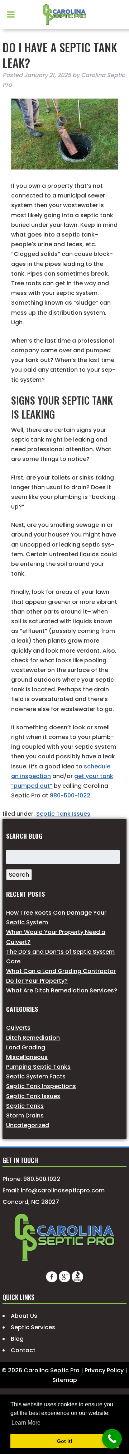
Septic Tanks (25, 1106)
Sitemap (64, 1380)
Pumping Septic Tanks (38, 1067)
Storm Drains (25, 1115)
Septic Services (33, 1327)
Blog (17, 1339)
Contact (23, 1350)
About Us (24, 1316)
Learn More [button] (25, 1423)
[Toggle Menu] (11, 14)
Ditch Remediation (33, 1038)
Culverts (18, 1028)
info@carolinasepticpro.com (63, 1190)
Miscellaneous (27, 1057)
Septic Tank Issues (63, 814)
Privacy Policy (104, 1370)
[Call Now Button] (112, 1439)
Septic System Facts (36, 1076)
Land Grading (25, 1047)
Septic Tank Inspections (41, 1086)
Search (19, 875)
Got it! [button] (64, 1441)
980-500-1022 (70, 795)
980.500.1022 (41, 1179)
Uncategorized (27, 1125)
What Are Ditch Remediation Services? (61, 990)
